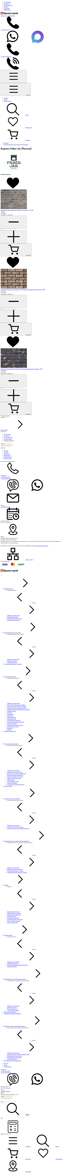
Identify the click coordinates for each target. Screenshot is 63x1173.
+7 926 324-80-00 (6, 56)
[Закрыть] (1, 575)
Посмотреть (4, 430)
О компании (7, 2)
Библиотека (7, 10)
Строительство (8, 5)
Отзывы (6, 451)
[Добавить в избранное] (13, 188)
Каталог (28, 95)
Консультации (8, 439)
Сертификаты (8, 457)
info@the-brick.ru (5, 507)
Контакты (6, 3)
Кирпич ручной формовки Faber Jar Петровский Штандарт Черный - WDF (21, 369)
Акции (5, 99)
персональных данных (42, 546)
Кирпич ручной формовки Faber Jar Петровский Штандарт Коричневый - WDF (23, 289)
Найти (27, 1114)
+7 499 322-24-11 (5, 30)
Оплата (6, 7)
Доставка (6, 8)
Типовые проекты (9, 440)
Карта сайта (29, 559)
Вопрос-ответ (8, 458)
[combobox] (31, 1102)
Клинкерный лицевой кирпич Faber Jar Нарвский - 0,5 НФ (17, 210)
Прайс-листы (7, 101)
